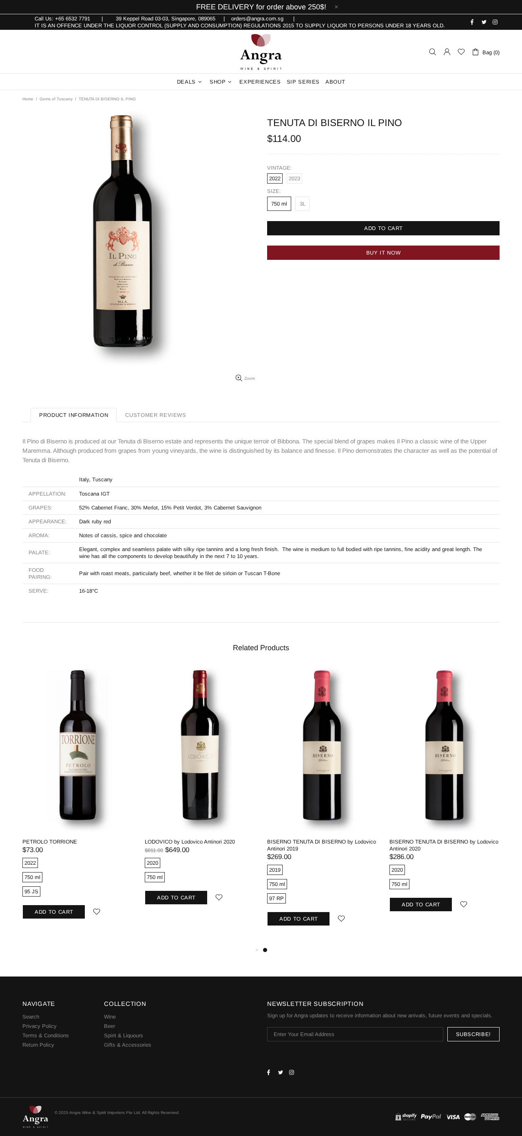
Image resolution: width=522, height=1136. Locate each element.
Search (30, 1017)
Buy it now (383, 253)
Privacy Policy (39, 1026)
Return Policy (38, 1045)
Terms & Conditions (45, 1035)
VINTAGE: (279, 168)
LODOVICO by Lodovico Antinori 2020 (190, 842)
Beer (109, 1026)
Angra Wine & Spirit (261, 52)
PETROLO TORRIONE (49, 842)
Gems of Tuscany (56, 99)
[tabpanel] (322, 806)
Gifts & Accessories (127, 1045)
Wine (110, 1017)
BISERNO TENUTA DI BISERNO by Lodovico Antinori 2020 (443, 845)
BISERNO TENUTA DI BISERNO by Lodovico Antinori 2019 (321, 845)
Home (27, 99)
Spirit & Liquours (123, 1035)
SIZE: (274, 191)
